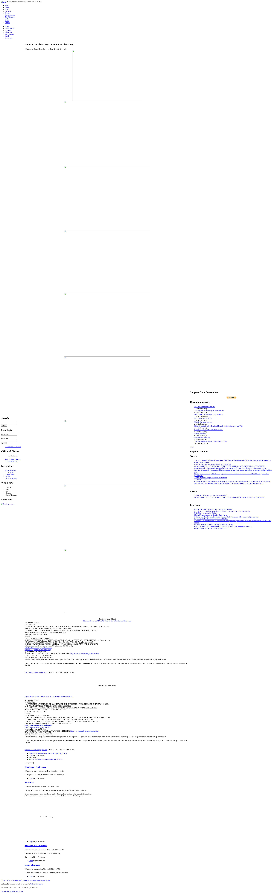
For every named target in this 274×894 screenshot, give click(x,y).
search (7, 21)
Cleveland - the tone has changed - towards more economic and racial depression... (222, 511)
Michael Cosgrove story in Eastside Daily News (210, 515)
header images (10, 15)
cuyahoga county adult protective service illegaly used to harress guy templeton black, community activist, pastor (232, 481)
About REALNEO (200, 480)
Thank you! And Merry (35, 767)
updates (7, 23)
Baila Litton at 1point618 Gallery (205, 513)
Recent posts (9, 474)
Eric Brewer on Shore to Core (204, 407)
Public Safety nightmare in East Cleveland (208, 414)
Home (3, 880)
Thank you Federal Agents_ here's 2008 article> (210, 441)
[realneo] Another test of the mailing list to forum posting (213, 524)
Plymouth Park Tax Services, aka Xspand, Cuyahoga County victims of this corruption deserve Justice (228, 483)
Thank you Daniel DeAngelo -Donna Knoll (209, 410)
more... (12, 472)
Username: (5, 434)
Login (31, 755)
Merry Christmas (32, 865)
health (7, 36)
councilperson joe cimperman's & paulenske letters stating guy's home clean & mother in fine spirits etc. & (230, 468)
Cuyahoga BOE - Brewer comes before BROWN (211, 519)
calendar (8, 11)
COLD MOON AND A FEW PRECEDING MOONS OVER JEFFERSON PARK (223, 526)
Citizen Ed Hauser (36, 884)
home (7, 26)
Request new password (13, 447)
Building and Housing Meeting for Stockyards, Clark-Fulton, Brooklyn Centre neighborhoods (226, 517)
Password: (5, 439)
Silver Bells (29, 782)
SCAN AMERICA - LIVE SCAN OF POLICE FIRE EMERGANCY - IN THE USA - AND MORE (229, 466)
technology (9, 38)
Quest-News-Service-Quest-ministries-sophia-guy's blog (48, 753)
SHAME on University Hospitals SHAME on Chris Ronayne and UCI (218, 426)
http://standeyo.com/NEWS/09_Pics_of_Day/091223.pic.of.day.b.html (107, 621)
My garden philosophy (202, 437)
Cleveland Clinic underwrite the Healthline (208, 430)
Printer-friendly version (54, 759)
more (192, 447)
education (8, 32)
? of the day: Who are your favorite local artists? (210, 478)
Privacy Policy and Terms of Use (12, 891)
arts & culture (9, 28)
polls (6, 19)
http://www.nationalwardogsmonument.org (84, 653)
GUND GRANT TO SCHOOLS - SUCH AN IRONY (213, 509)
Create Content (10, 470)
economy (8, 30)
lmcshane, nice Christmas (36, 846)
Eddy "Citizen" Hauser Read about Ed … (12, 460)
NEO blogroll (9, 17)
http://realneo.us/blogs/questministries (38, 648)
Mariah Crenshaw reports (202, 422)
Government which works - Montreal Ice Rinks (210, 528)
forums (7, 13)
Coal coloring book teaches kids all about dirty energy (212, 464)
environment (9, 34)
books (7, 9)
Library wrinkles (200, 434)
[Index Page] (3, 2)
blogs (7, 7)
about (7, 5)
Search (7, 476)
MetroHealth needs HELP (203, 418)
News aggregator (11, 478)
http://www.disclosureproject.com (36, 672)
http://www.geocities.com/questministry (38, 650)
